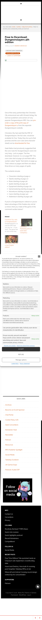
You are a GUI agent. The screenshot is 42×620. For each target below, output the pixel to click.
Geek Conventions (11, 425)
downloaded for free (22, 143)
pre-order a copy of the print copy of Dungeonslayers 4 (20, 122)
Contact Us (9, 514)
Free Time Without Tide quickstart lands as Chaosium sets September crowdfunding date (20, 560)
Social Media (9, 455)
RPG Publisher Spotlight (13, 450)
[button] (39, 256)
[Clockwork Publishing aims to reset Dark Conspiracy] (26, 222)
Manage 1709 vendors (10, 345)
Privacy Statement (25, 363)
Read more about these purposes (26, 345)
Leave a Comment (13, 56)
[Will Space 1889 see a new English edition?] (11, 239)
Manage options (21, 360)
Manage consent (37, 586)
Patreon (8, 440)
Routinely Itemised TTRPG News (16, 529)
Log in (29, 595)
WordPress (22, 595)
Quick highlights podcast (14, 535)
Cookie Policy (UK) (11, 420)
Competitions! (10, 541)
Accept (21, 349)
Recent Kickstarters (12, 538)
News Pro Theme (23, 592)
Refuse (21, 354)
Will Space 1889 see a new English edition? (11, 245)
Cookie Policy (15, 363)
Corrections (9, 517)
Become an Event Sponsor (15, 410)
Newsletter (9, 435)
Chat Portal (9, 415)
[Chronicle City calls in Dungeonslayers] (12, 225)
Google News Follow (12, 53)
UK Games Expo (11, 465)
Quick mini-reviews (12, 532)
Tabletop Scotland (11, 460)
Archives (8, 405)
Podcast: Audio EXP (12, 470)
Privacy (7, 520)
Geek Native (21, 12)
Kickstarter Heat (11, 430)
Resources (9, 445)
